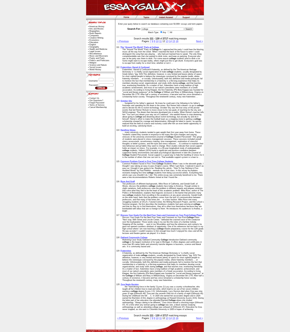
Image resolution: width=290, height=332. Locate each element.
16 (177, 41)
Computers (94, 35)
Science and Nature (98, 65)
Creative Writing (96, 38)
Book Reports (95, 33)
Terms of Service (96, 105)
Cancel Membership (98, 107)
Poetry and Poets (97, 58)
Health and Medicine (98, 49)
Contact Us (94, 98)
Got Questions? (96, 100)
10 (157, 41)
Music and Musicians (98, 56)
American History (96, 26)
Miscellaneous (95, 54)
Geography (94, 47)
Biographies (94, 31)
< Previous (123, 41)
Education (93, 42)
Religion (92, 63)
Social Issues (95, 67)
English (92, 44)
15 (173, 41)
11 (160, 41)
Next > (199, 41)
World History (95, 69)
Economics (94, 40)
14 (170, 41)
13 (167, 41)
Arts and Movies (96, 29)
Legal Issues (95, 51)
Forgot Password (96, 103)
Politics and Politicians (99, 60)
